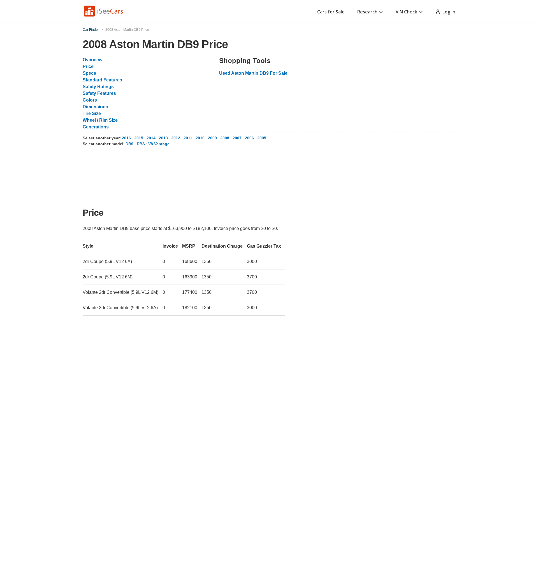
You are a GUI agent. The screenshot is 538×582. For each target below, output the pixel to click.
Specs (89, 73)
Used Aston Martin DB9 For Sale (253, 73)
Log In (447, 12)
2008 (224, 138)
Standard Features (102, 80)
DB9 (129, 144)
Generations (96, 127)
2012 (175, 138)
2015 (138, 138)
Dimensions (95, 106)
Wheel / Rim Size (100, 120)
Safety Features (99, 93)
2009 (212, 138)
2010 (200, 138)
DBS (141, 144)
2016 (126, 138)
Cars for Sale (331, 12)
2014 (151, 138)
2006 (249, 138)
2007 (237, 138)
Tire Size (92, 113)
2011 (188, 138)
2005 (261, 138)
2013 (163, 138)
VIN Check (406, 12)
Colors (90, 100)
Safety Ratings (98, 86)
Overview (92, 59)
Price (88, 66)
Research (367, 12)
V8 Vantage (159, 144)
